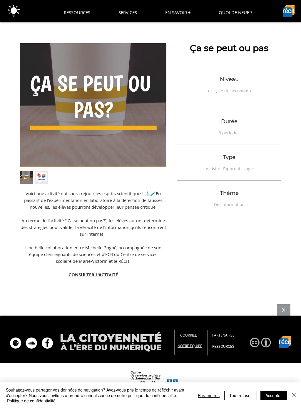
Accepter (273, 395)
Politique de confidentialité (31, 401)
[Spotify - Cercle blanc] (15, 343)
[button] (77, 12)
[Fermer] (293, 395)
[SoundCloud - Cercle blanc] (31, 343)
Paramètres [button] (209, 395)
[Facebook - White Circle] (47, 343)
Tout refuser (240, 395)
